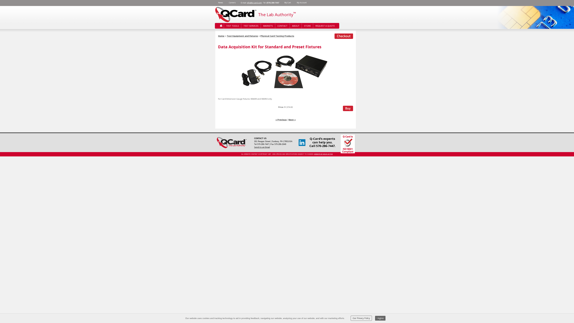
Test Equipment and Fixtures (242, 36)
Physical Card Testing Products (277, 36)
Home (219, 25)
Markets (268, 25)
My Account (302, 2)
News (220, 2)
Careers (232, 2)
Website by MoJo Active (323, 154)
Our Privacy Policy (361, 318)
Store (307, 25)
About (295, 25)
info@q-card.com (254, 2)
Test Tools (232, 25)
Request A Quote (325, 25)
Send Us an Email (262, 147)
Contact (282, 25)
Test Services (251, 25)
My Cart (287, 2)
